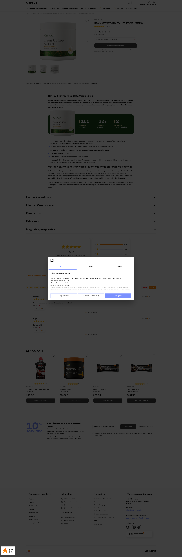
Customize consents (90, 296)
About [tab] (119, 266)
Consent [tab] (62, 267)
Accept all (118, 296)
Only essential (63, 296)
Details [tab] (91, 266)
